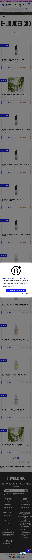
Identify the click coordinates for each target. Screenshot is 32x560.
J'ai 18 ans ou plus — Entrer (16, 290)
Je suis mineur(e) (25, 293)
